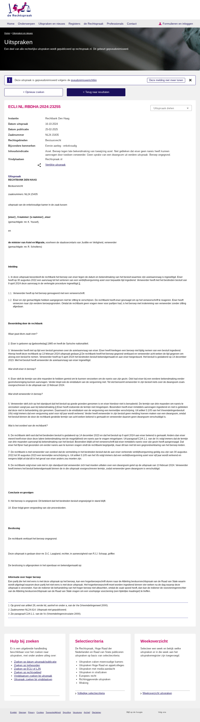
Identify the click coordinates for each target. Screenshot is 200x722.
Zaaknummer (16, 134)
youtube (190, 712)
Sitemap (22, 712)
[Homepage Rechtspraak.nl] (18, 8)
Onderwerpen (26, 23)
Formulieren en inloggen (178, 23)
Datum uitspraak (18, 123)
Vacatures (77, 712)
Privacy (31, 712)
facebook (174, 712)
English (13, 712)
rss (146, 712)
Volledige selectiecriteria (91, 693)
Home (10, 23)
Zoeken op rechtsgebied (27, 672)
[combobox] (171, 108)
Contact (132, 23)
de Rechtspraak (93, 23)
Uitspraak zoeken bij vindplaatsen (33, 679)
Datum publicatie (18, 129)
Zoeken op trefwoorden (27, 665)
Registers (74, 23)
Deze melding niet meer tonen (166, 80)
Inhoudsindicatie (18, 151)
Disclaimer (96, 712)
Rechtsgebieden (18, 140)
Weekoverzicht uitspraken (157, 693)
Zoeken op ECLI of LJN (27, 668)
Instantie (13, 118)
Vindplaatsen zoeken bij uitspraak (33, 675)
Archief (87, 712)
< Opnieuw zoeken (33, 92)
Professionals (115, 23)
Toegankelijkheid (53, 712)
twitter (169, 712)
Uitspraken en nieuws (51, 23)
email (151, 712)
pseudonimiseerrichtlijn (84, 80)
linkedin (185, 712)
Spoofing (67, 712)
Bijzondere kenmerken (21, 145)
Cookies (40, 712)
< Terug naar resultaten (96, 92)
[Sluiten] (190, 80)
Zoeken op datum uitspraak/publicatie (35, 661)
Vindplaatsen (16, 159)
